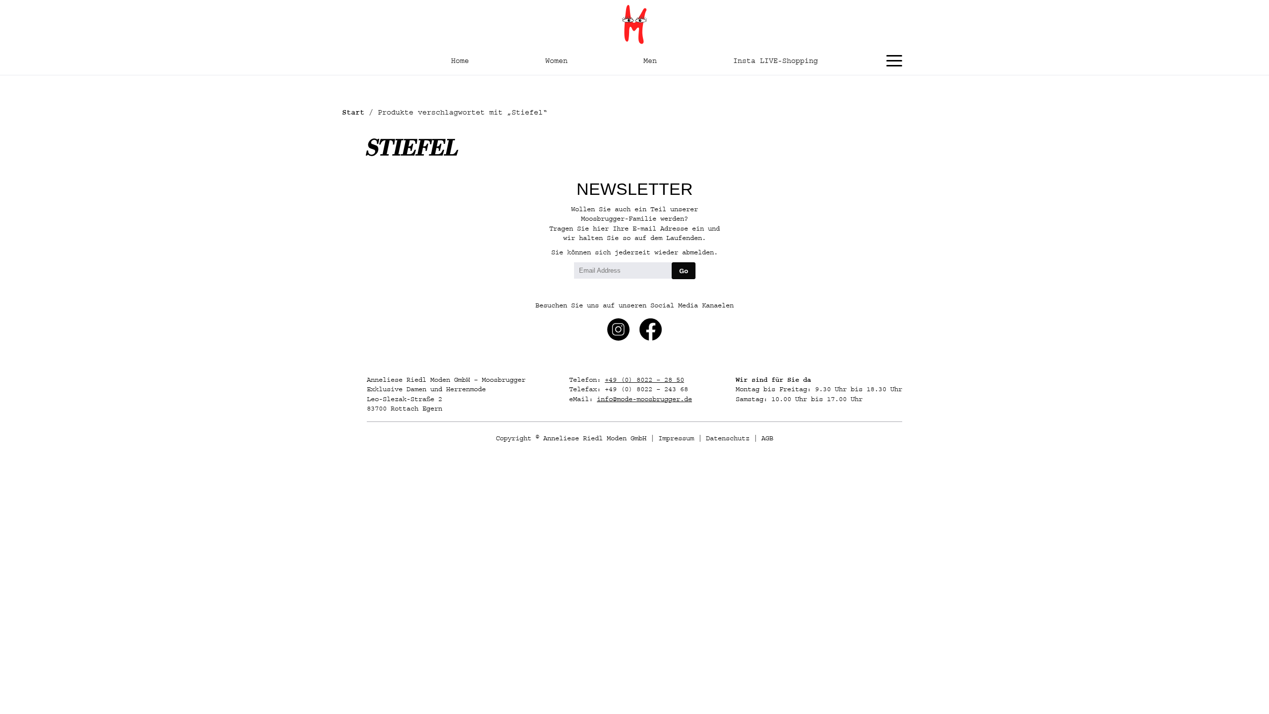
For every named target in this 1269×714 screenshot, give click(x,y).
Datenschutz (728, 438)
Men (650, 61)
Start (353, 112)
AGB (767, 438)
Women (556, 61)
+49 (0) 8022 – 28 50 (644, 380)
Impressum (676, 438)
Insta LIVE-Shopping (775, 61)
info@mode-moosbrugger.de (644, 399)
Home (460, 61)
